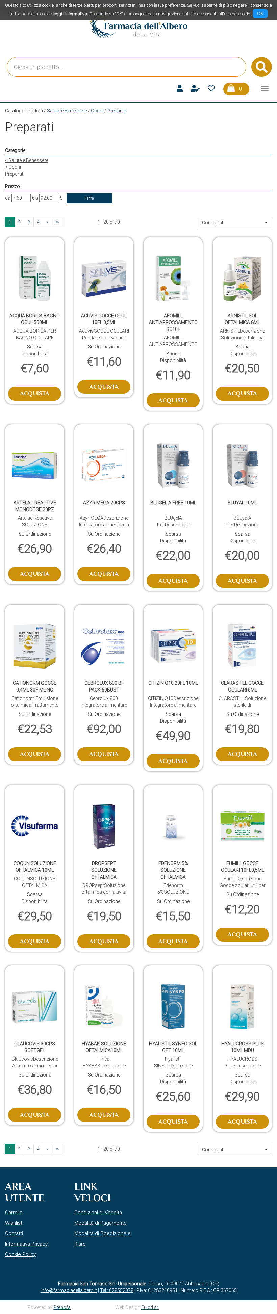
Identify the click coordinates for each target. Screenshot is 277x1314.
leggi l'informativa (70, 13)
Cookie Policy (20, 1254)
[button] (235, 222)
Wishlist (13, 1223)
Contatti (14, 1233)
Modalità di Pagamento (100, 1223)
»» (57, 222)
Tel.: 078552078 (116, 1290)
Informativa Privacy (26, 1244)
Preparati (14, 174)
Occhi (97, 110)
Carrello (14, 1212)
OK (260, 13)
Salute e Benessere (67, 110)
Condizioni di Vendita (98, 1212)
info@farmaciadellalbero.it (69, 1290)
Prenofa (62, 1307)
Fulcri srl (150, 1307)
